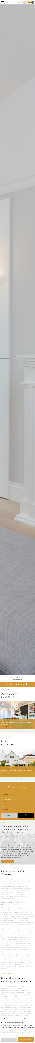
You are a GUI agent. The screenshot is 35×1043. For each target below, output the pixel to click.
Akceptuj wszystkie (26, 1039)
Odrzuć (9, 1040)
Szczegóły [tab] (17, 1018)
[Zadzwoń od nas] (26, 2)
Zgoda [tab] (6, 1018)
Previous (14, 731)
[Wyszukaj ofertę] (29, 2)
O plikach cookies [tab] (29, 1018)
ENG (19, 3)
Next (20, 731)
